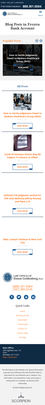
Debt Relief (22, 320)
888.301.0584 (32, 6)
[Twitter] (19, 297)
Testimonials (22, 324)
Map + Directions (10, 357)
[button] (40, 13)
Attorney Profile (22, 315)
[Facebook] (12, 297)
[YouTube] (26, 297)
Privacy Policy (22, 333)
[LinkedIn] (33, 297)
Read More (22, 126)
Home (22, 311)
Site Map (22, 337)
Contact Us (22, 328)
